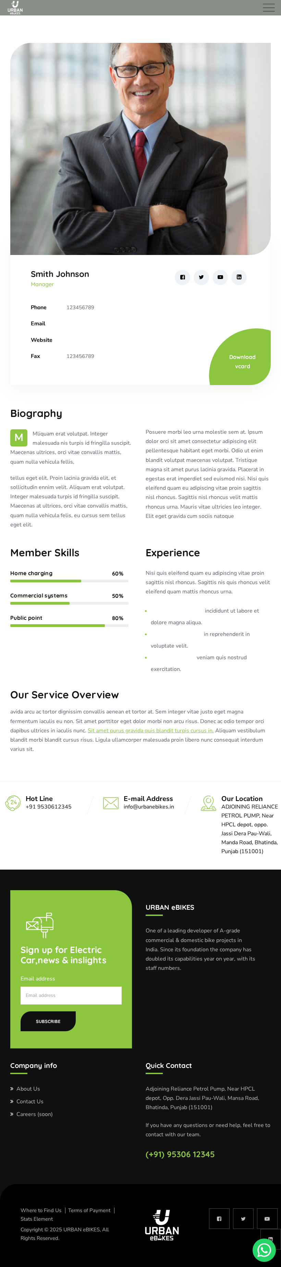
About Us (28, 1089)
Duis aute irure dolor (177, 634)
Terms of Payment (89, 1210)
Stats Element (37, 1219)
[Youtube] (220, 277)
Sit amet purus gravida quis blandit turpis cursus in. (151, 730)
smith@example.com (90, 323)
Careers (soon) (34, 1114)
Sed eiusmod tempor (177, 611)
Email (38, 323)
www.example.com (88, 340)
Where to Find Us (41, 1210)
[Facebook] (182, 277)
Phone (39, 307)
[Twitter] (201, 277)
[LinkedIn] (239, 277)
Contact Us (30, 1101)
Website (41, 340)
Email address (38, 979)
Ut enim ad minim (173, 657)
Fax (35, 356)
